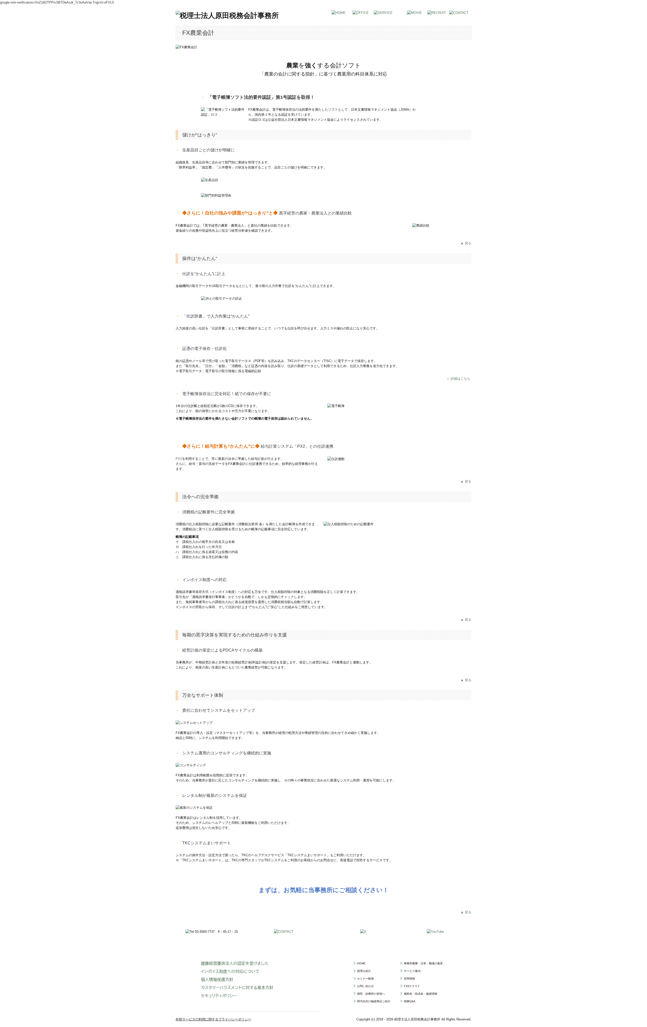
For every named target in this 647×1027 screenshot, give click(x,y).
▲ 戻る (465, 243)
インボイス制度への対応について (230, 971)
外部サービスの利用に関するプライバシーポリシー (213, 1019)
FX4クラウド (412, 986)
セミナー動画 (365, 978)
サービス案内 (412, 970)
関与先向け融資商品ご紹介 (373, 1001)
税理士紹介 (364, 970)
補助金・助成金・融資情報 (420, 993)
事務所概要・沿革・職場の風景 (423, 963)
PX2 (179, 459)
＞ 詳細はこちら (458, 378)
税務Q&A (409, 1001)
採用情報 (409, 978)
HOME (361, 963)
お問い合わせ (365, 986)
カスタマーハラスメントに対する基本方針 (237, 988)
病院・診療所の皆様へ (371, 993)
